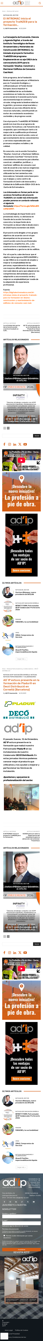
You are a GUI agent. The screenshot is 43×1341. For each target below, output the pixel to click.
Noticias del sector (13, 11)
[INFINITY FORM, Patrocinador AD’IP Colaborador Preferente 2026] (21, 404)
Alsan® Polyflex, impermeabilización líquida (26, 651)
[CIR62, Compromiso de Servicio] (8, 635)
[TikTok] (22, 1202)
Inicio (4, 11)
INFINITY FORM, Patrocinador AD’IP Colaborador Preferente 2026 (21, 420)
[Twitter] (20, 444)
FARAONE (18, 619)
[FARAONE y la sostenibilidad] (8, 621)
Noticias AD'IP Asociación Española (21, 416)
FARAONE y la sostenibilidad (26, 622)
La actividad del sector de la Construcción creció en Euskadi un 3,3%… (11, 328)
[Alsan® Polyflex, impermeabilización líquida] (8, 649)
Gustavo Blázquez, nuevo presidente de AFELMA (21, 379)
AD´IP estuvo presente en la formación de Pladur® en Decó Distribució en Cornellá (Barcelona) (31, 329)
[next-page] (8, 428)
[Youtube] (25, 444)
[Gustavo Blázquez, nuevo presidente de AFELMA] (21, 363)
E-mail (5, 1220)
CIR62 (17, 632)
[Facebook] (4, 444)
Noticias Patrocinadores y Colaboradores (24, 647)
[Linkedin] (15, 444)
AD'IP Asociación (11, 28)
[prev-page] (4, 428)
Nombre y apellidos (9, 1213)
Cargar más (20, 659)
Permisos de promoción (10, 1229)
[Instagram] (9, 444)
